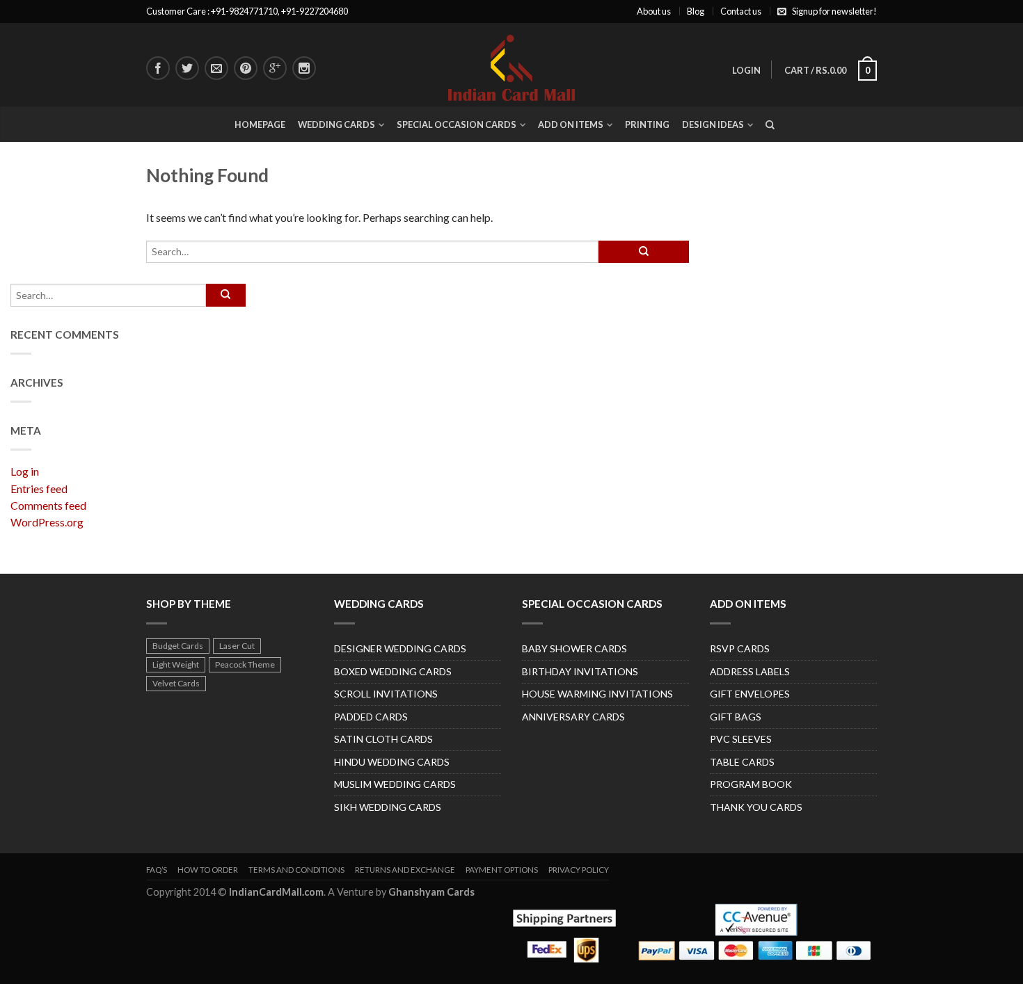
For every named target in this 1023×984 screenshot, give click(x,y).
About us (654, 11)
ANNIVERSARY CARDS (573, 717)
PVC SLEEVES (741, 739)
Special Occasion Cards (456, 124)
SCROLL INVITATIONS (386, 694)
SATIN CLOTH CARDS (383, 739)
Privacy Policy (578, 869)
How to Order (207, 869)
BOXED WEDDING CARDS (393, 671)
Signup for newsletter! (834, 11)
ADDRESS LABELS (750, 671)
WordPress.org (47, 522)
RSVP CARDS (740, 648)
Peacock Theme (245, 664)
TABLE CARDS (742, 762)
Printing (647, 124)
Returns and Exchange (405, 869)
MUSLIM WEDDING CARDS (395, 784)
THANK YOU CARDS (756, 807)
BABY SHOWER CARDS (574, 648)
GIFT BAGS (735, 717)
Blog (695, 11)
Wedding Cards (336, 124)
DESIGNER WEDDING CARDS (400, 648)
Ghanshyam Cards (431, 892)
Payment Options (502, 869)
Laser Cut (237, 645)
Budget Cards (177, 645)
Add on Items (570, 124)
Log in (24, 471)
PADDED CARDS (371, 717)
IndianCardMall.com (276, 892)
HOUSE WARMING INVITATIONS (597, 694)
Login (746, 70)
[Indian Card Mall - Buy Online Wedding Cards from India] (511, 64)
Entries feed (39, 488)
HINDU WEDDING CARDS (392, 762)
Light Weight (175, 664)
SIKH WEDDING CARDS (387, 807)
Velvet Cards (176, 683)
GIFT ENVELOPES (750, 694)
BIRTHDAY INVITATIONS (580, 671)
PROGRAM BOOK (751, 784)
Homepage (260, 124)
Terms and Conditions (296, 869)
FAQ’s (156, 869)
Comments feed (48, 505)
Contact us (740, 11)
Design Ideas (713, 124)
